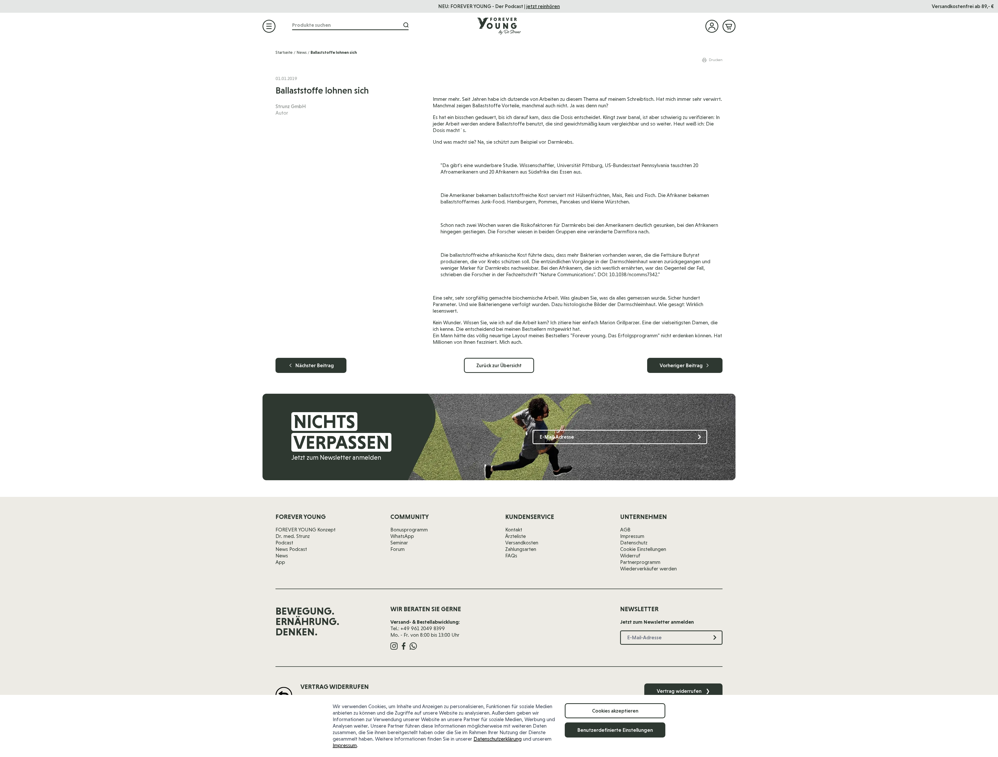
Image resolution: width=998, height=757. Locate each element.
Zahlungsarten (520, 549)
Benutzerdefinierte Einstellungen (615, 730)
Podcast (284, 542)
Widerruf (630, 555)
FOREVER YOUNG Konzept (305, 529)
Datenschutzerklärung (498, 739)
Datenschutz (633, 542)
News (302, 52)
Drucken (716, 60)
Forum (397, 549)
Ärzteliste (515, 536)
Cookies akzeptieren (615, 711)
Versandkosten (521, 542)
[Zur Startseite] (499, 26)
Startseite (284, 52)
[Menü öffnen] (268, 26)
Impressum (345, 745)
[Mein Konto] (711, 26)
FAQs (511, 555)
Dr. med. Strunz (292, 536)
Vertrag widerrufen (683, 691)
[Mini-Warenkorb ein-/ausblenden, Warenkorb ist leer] (729, 26)
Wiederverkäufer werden (648, 568)
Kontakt (513, 529)
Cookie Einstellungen (643, 549)
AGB (625, 529)
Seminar (399, 542)
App (280, 562)
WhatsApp (402, 536)
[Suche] (406, 25)
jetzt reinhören (543, 6)
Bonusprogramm (409, 529)
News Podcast (291, 549)
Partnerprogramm (640, 562)
